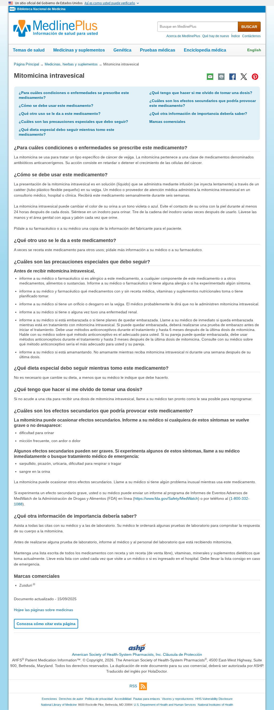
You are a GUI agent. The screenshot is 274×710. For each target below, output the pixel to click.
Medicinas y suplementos (79, 50)
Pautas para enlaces (146, 698)
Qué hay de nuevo (215, 36)
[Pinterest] (255, 76)
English (254, 50)
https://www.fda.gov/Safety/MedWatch (166, 498)
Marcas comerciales (167, 121)
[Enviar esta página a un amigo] (210, 76)
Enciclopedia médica (205, 50)
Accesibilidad (123, 698)
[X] (244, 76)
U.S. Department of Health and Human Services (165, 704)
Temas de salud (29, 50)
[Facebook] (232, 76)
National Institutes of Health (215, 704)
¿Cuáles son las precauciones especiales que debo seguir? (73, 121)
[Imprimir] (221, 76)
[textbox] (198, 26)
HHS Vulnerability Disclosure (214, 698)
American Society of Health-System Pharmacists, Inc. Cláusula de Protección (137, 654)
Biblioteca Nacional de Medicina (41, 9)
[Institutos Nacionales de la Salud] (13, 9)
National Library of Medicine (59, 704)
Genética (122, 50)
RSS (133, 686)
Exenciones (49, 698)
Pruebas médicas (157, 50)
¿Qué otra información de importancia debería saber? (198, 113)
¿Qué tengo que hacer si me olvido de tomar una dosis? (200, 93)
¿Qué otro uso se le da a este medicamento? (60, 113)
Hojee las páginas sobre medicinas (43, 610)
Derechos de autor (71, 698)
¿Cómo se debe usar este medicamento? (56, 105)
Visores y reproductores (177, 698)
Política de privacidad (99, 698)
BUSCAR (249, 27)
